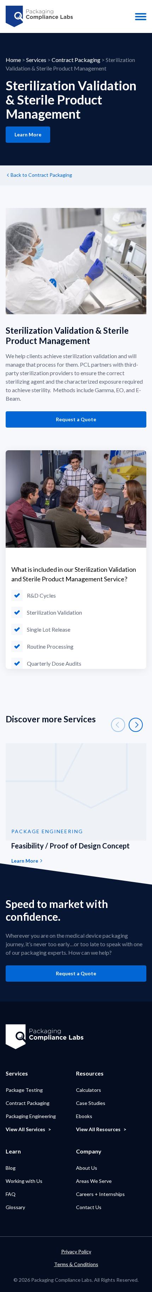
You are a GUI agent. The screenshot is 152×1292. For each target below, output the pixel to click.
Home (13, 59)
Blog (11, 1168)
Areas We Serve (94, 1181)
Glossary (15, 1207)
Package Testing (24, 1090)
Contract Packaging (76, 59)
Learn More (27, 134)
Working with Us (24, 1181)
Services (36, 59)
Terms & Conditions (76, 1264)
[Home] (39, 16)
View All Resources (98, 1129)
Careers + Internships (100, 1194)
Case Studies (90, 1103)
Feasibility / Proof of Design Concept (70, 845)
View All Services (25, 1129)
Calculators (88, 1090)
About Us (86, 1168)
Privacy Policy (76, 1251)
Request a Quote (76, 419)
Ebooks (84, 1116)
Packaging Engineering (31, 1116)
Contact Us (88, 1207)
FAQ (11, 1194)
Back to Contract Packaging (41, 175)
